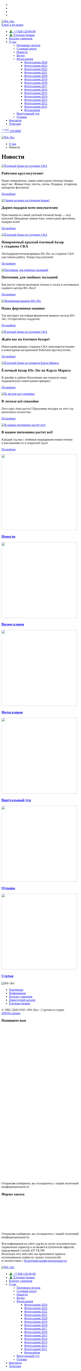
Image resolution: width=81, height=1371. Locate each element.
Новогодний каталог (22, 1000)
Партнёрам (16, 989)
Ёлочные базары (19, 1003)
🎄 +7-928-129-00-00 (22, 31)
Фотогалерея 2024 (35, 62)
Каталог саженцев (20, 38)
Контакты (15, 120)
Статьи (7, 976)
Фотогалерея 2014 (35, 96)
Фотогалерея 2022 (35, 69)
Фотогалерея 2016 (35, 89)
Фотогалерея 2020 (35, 76)
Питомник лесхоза (28, 45)
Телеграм (15, 123)
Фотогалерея (25, 58)
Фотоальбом (32, 110)
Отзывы (22, 117)
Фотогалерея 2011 (35, 106)
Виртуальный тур (28, 113)
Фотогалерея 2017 (35, 86)
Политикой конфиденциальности (45, 1260)
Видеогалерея (13, 624)
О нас (12, 41)
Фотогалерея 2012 (35, 103)
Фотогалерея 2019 (35, 79)
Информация (17, 993)
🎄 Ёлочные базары (22, 35)
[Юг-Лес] (40, 137)
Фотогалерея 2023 (35, 65)
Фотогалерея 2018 (35, 82)
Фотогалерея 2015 (35, 93)
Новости (22, 52)
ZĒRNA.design (11, 1013)
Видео (21, 55)
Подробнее (9, 194)
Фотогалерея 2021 (35, 72)
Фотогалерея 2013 (35, 99)
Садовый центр (27, 48)
